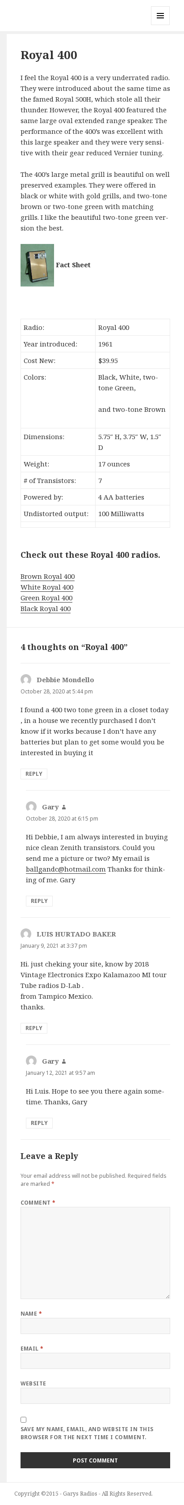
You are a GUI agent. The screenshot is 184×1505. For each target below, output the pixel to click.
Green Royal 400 (46, 597)
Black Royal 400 (46, 608)
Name (31, 1313)
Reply (33, 774)
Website (33, 1383)
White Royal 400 (47, 586)
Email (32, 1348)
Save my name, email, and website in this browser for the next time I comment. (87, 1433)
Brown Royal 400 (48, 576)
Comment (38, 1202)
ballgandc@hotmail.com (66, 868)
